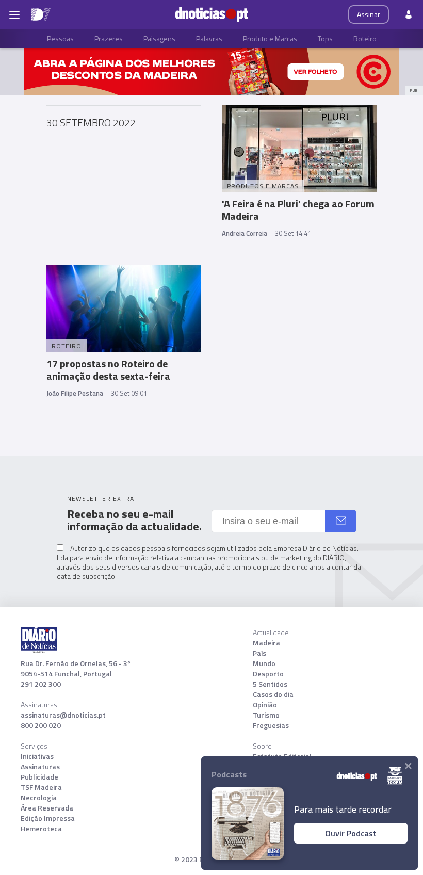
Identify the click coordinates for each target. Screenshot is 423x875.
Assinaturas (40, 766)
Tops (325, 38)
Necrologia (39, 797)
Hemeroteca (41, 828)
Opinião (265, 705)
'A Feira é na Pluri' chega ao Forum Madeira (298, 210)
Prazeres (108, 38)
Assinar (368, 14)
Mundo (264, 663)
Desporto (268, 674)
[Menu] (14, 14)
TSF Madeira (41, 787)
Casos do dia (273, 694)
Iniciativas (37, 756)
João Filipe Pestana (74, 393)
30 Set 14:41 (293, 233)
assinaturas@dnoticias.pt (63, 715)
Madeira (266, 643)
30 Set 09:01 (129, 393)
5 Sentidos (270, 684)
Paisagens (159, 38)
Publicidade (39, 777)
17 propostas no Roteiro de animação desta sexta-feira (108, 369)
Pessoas (60, 38)
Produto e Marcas (270, 38)
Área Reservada (47, 808)
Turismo (266, 715)
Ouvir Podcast (351, 833)
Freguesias (271, 725)
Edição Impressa (48, 818)
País (259, 653)
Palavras (209, 38)
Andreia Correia (244, 233)
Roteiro (365, 38)
